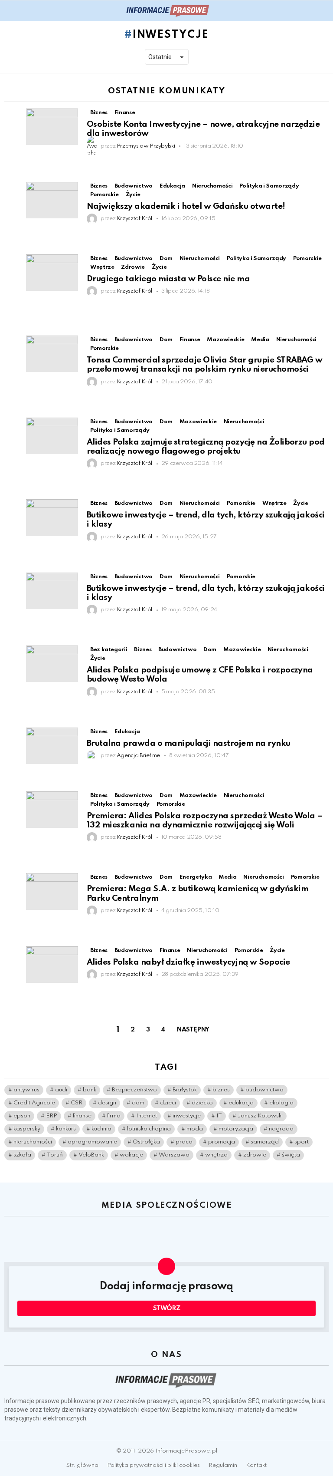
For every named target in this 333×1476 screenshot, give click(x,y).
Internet (146, 1116)
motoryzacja (236, 1129)
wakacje (131, 1155)
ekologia (281, 1103)
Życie (133, 195)
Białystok (185, 1090)
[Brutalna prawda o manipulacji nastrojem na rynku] (52, 746)
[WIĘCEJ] (322, 161)
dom (138, 1103)
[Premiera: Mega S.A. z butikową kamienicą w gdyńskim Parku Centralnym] (52, 891)
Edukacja (172, 186)
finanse (82, 1116)
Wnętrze (102, 267)
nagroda (281, 1129)
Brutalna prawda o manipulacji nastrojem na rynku (189, 743)
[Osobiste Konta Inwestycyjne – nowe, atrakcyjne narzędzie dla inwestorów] (52, 127)
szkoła (22, 1155)
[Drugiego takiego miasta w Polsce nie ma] (52, 272)
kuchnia (101, 1129)
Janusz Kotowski (260, 1116)
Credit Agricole (34, 1103)
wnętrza (216, 1155)
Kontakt (256, 1465)
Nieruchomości (212, 186)
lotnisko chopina (149, 1129)
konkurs (66, 1129)
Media (260, 340)
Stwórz (166, 1308)
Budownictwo (133, 186)
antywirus (26, 1090)
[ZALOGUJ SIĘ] (323, 11)
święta (291, 1155)
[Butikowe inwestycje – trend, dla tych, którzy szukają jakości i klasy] (52, 517)
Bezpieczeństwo (134, 1090)
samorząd (265, 1142)
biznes (221, 1090)
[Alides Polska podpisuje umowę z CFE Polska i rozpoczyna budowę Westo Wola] (52, 664)
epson (21, 1116)
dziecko (202, 1103)
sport (301, 1142)
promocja (221, 1142)
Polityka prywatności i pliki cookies (153, 1465)
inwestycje (187, 1116)
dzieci (168, 1103)
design (107, 1103)
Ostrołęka (146, 1142)
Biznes (99, 112)
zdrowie (254, 1155)
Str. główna (82, 1465)
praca (184, 1142)
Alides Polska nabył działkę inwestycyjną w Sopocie (188, 962)
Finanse (124, 112)
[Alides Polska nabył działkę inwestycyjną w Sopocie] (52, 964)
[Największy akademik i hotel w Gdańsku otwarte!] (52, 200)
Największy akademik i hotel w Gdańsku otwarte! (186, 206)
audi (61, 1090)
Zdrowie (132, 267)
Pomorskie (104, 195)
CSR (76, 1103)
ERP (51, 1116)
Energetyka (196, 877)
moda (194, 1129)
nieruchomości (32, 1142)
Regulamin (223, 1465)
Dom (166, 258)
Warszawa (174, 1155)
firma (114, 1116)
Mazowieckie (225, 340)
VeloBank (91, 1155)
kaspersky (26, 1129)
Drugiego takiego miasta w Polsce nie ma (168, 279)
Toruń (55, 1155)
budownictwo (264, 1090)
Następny (193, 1030)
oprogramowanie (92, 1142)
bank (89, 1090)
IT (219, 1116)
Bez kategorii (108, 649)
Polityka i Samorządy (269, 186)
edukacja (241, 1103)
